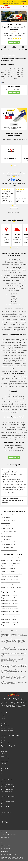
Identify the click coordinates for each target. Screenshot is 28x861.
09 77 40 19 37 (18, 89)
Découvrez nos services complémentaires (14, 134)
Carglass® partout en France (10, 592)
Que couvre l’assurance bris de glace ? (14, 450)
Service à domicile (5, 777)
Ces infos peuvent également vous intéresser (14, 443)
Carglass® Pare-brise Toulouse (7, 784)
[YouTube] (10, 854)
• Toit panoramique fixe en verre (14, 304)
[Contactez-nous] (23, 7)
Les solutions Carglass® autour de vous (13, 511)
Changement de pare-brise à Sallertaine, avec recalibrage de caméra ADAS (14, 372)
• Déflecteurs (14, 298)
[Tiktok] (15, 854)
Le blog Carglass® (5, 761)
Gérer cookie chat (5, 848)
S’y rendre (10, 89)
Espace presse (4, 756)
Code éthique (4, 763)
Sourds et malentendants (6, 814)
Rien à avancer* (5, 49)
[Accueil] (14, 695)
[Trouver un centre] (21, 7)
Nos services (5, 713)
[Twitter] (7, 854)
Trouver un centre (6, 774)
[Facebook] (4, 854)
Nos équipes (4, 751)
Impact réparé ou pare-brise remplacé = (13, 2)
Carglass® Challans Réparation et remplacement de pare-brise (14, 27)
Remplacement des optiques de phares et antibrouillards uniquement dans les (13, 653)
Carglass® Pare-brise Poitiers (7, 801)
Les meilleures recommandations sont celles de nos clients (14, 174)
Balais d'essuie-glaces (11, 158)
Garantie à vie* (23, 49)
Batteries (3, 740)
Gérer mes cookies (5, 845)
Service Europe (4, 768)
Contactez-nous (4, 810)
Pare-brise (3, 718)
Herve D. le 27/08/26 (21, 198)
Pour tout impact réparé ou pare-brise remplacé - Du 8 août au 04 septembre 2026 (14, 128)
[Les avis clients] (14, 822)
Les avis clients (5, 817)
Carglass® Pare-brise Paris (7, 779)
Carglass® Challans (14, 86)
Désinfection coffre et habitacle (8, 742)
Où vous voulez (17, 235)
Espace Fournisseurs (5, 770)
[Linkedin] (13, 854)
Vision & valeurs (4, 753)
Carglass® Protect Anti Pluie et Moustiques (10, 735)
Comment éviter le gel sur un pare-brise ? (14, 447)
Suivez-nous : (4, 851)
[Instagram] (2, 854)
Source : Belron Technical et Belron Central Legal (11, 661)
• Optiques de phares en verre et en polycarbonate (14, 296)
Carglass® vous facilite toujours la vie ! (14, 220)
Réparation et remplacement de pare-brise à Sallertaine (14, 254)
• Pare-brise (14, 293)
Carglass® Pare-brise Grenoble (8, 794)
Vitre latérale (4, 723)
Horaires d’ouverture (7, 64)
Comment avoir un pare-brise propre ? (14, 449)
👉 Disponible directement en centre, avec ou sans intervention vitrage (14, 140)
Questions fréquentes (14, 465)
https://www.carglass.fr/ (7, 675)
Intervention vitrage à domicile (14, 308)
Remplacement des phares (7, 730)
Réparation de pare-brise (6, 725)
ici (8, 644)
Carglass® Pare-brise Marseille (7, 786)
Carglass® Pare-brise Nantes (7, 789)
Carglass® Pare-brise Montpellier (8, 796)
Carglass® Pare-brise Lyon (7, 781)
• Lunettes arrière (14, 303)
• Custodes (14, 301)
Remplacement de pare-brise (7, 728)
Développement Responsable (7, 758)
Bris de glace (4, 716)
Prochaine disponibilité (8, 55)
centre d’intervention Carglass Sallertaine (13, 350)
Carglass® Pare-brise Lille (6, 791)
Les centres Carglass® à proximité (11, 554)
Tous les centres (4, 803)
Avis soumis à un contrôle (14, 212)
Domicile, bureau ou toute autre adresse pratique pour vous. (17, 241)
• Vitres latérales (14, 300)
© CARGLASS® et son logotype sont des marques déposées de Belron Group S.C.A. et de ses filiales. (12, 858)
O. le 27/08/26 (5, 198)
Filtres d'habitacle (5, 737)
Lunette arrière (4, 720)
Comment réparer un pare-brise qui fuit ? (14, 445)
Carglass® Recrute (5, 766)
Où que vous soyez (6, 235)
